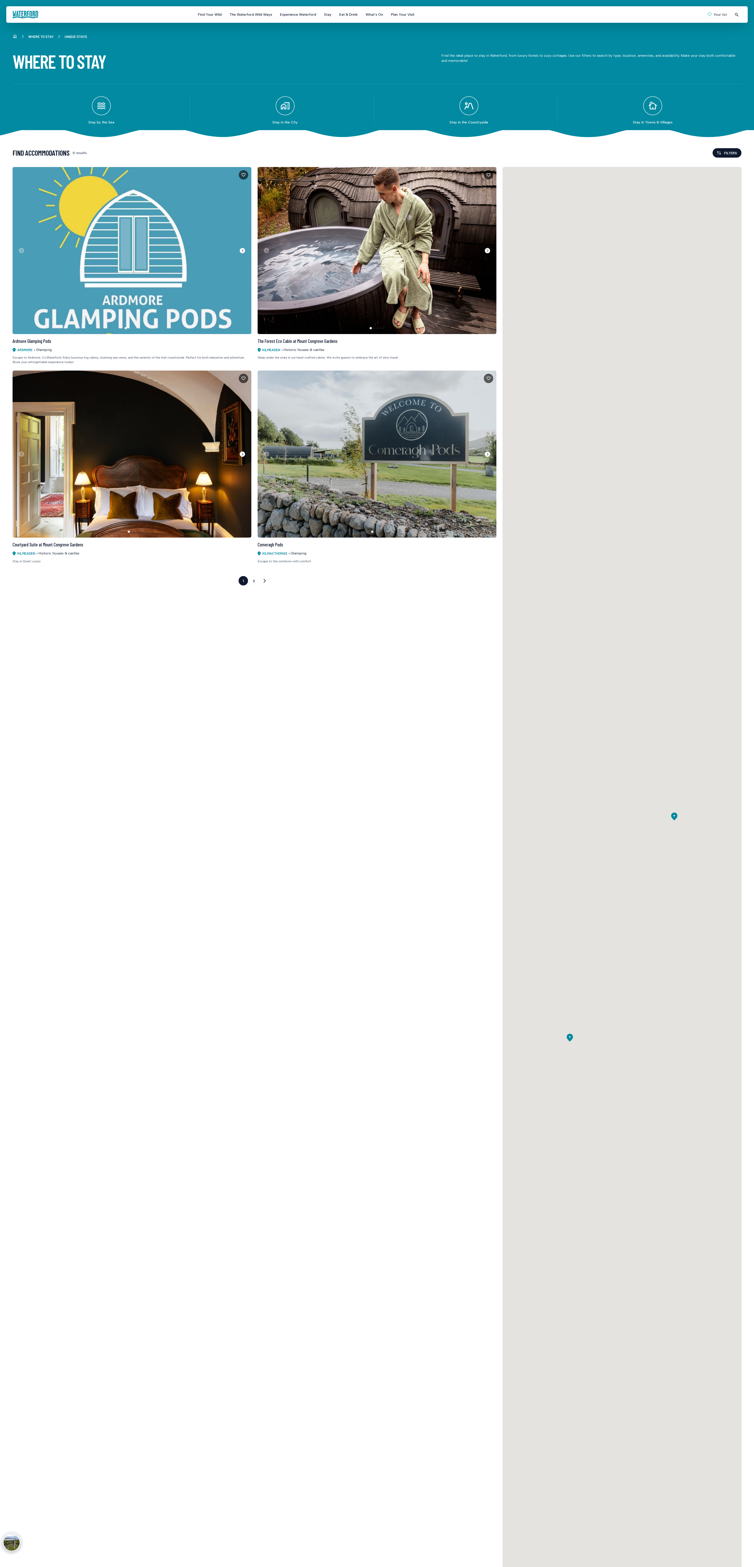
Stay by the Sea (101, 122)
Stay (327, 14)
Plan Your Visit (403, 14)
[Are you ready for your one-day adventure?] (11, 1542)
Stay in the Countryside (468, 122)
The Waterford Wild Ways (251, 14)
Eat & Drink (348, 14)
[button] (242, 250)
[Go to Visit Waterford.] (15, 36)
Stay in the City (285, 122)
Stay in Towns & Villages (653, 122)
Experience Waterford (298, 14)
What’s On (374, 14)
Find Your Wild (210, 14)
